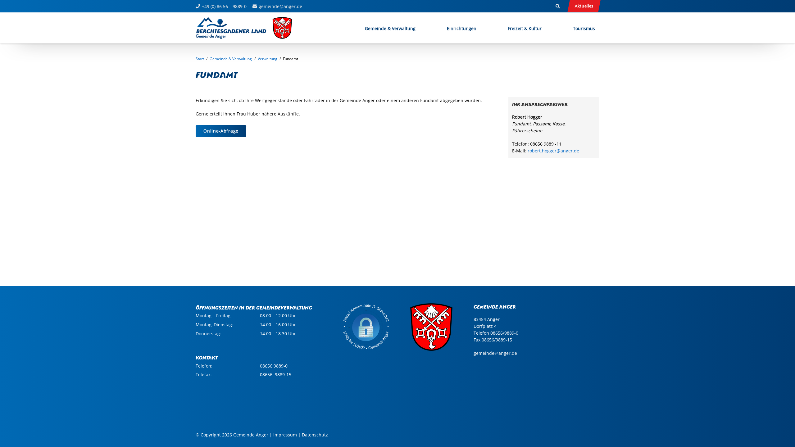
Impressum (285, 435)
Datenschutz (315, 435)
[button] (557, 6)
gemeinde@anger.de (495, 353)
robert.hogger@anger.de (553, 151)
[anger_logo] (244, 28)
